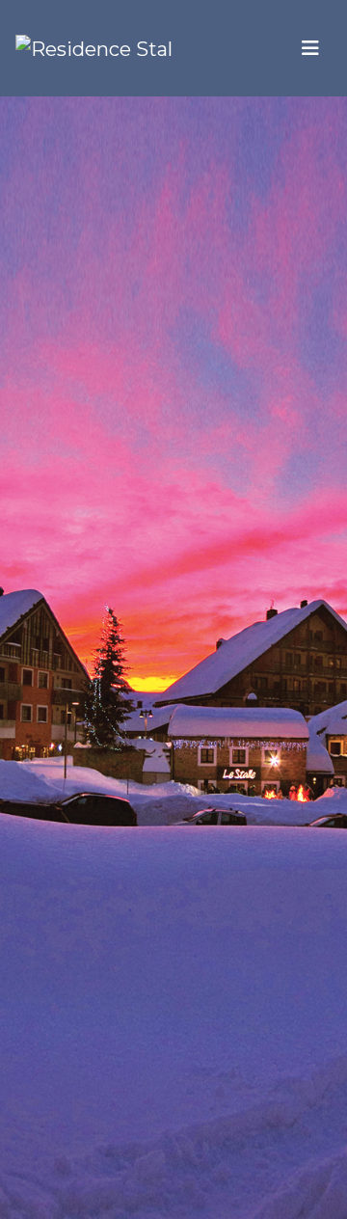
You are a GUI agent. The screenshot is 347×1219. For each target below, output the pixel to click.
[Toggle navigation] (310, 48)
